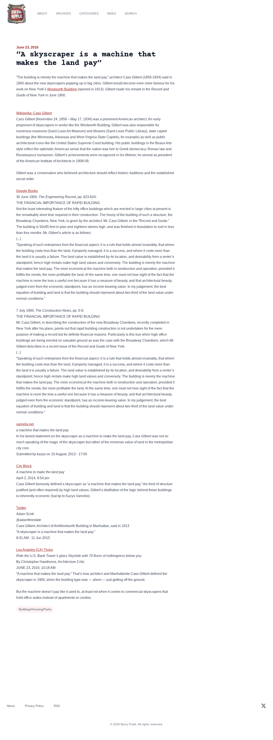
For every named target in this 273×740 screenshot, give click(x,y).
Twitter (21, 508)
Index (111, 13)
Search (131, 13)
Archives (63, 13)
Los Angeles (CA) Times (34, 550)
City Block (24, 466)
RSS (57, 706)
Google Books (27, 191)
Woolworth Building (62, 89)
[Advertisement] (218, 78)
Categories (89, 13)
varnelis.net (25, 424)
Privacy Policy (34, 706)
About (42, 13)
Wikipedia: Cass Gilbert (34, 113)
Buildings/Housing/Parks (35, 609)
